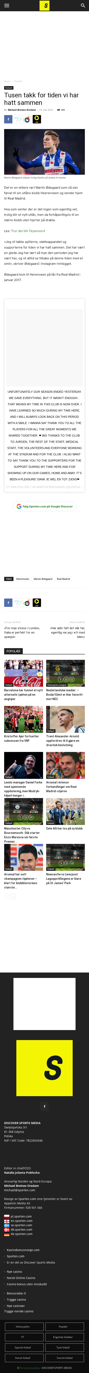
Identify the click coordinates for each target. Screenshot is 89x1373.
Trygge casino (16, 1299)
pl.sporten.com (21, 1216)
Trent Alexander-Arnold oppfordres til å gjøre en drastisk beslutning (62, 741)
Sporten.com (27, 1199)
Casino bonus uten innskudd (27, 1284)
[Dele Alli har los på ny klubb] (65, 811)
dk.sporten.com (21, 1229)
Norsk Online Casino (21, 1278)
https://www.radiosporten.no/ (27, 119)
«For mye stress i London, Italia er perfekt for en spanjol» (22, 632)
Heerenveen (22, 578)
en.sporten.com (21, 1221)
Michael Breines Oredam (22, 109)
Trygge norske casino (18, 1311)
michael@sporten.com (19, 1190)
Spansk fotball (23, 1347)
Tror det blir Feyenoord (28, 231)
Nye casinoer (16, 1306)
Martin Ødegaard (51, 487)
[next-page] (13, 896)
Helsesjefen (23, 1326)
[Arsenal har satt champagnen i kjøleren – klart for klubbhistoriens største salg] (23, 857)
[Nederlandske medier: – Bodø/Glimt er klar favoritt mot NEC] (65, 673)
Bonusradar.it (16, 1293)
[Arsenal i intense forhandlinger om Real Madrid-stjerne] (65, 765)
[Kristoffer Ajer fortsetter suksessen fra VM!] (23, 719)
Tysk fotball (63, 1347)
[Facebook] (8, 119)
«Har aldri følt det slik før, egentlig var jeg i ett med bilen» (67, 632)
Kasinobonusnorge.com (23, 1250)
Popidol (63, 1326)
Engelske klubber (63, 1337)
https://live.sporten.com (37, 119)
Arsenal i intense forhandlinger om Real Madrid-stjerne (61, 787)
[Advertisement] (44, 42)
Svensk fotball (65, 1358)
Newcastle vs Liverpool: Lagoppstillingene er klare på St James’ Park (63, 879)
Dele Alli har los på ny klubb (64, 828)
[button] (6, 5)
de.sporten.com (21, 1234)
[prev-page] (6, 896)
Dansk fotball (22, 1358)
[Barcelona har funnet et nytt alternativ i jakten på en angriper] (23, 673)
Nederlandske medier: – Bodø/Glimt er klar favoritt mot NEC (64, 695)
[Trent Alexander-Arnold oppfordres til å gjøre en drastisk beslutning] (65, 719)
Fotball (18, 81)
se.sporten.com (21, 1225)
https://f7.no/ (18, 119)
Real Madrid (63, 578)
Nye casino (14, 1272)
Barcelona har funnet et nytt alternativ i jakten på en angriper (23, 695)
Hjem (7, 81)
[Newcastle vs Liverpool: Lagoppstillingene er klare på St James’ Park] (65, 857)
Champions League (56, 684)
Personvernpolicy (30, 1368)
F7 (22, 1337)
